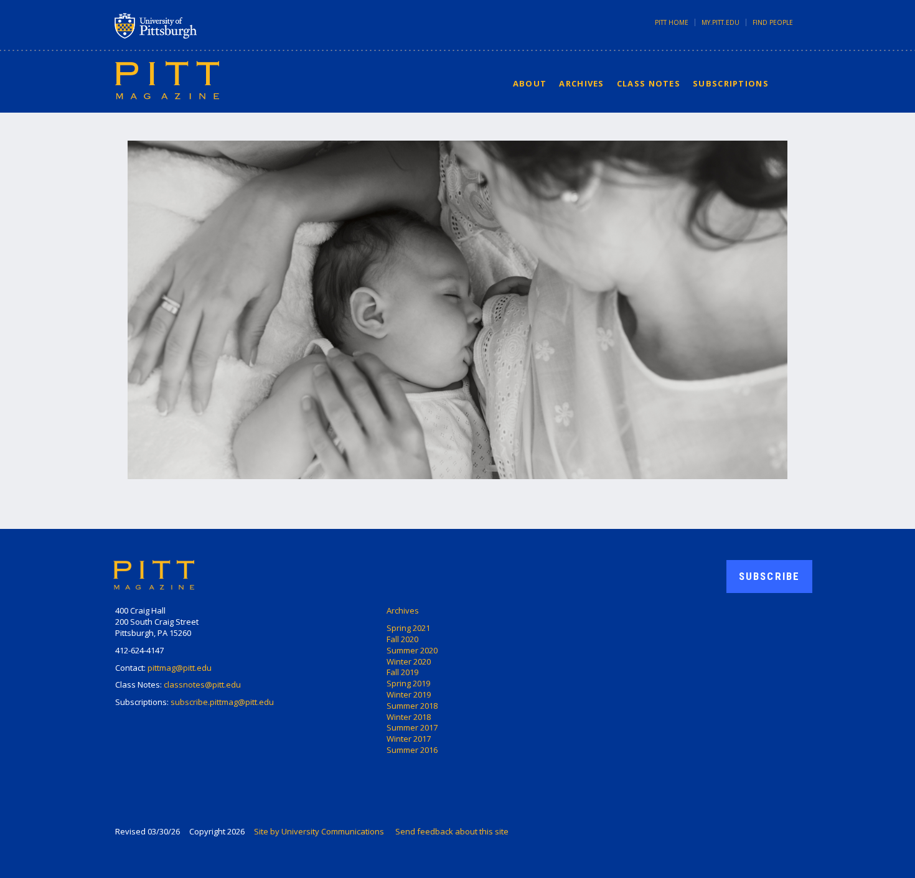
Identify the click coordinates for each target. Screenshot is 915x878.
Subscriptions (731, 83)
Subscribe (769, 576)
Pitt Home (671, 22)
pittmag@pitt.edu (180, 667)
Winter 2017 (409, 738)
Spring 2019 (408, 683)
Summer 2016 (412, 749)
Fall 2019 (402, 672)
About (530, 83)
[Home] (167, 79)
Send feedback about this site (452, 831)
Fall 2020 (402, 639)
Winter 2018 (409, 716)
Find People (773, 22)
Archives (581, 83)
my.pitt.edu (720, 22)
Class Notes (648, 83)
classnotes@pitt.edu (202, 684)
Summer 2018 (412, 705)
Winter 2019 (409, 694)
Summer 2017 (412, 727)
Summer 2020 (412, 650)
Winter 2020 (409, 661)
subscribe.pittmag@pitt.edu (222, 702)
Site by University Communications (319, 831)
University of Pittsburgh (205, 25)
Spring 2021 (408, 627)
